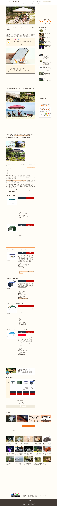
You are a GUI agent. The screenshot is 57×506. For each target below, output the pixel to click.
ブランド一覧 (35, 495)
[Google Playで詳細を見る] (17, 496)
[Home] (12, 1)
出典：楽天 (7, 25)
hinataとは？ (24, 495)
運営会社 (36, 496)
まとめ (8, 71)
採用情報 (33, 496)
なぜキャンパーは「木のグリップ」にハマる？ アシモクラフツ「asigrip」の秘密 (47, 34)
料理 (32, 3)
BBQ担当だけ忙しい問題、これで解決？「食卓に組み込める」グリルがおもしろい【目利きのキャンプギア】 (47, 38)
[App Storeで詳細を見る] (13, 496)
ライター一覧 (39, 495)
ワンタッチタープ (21, 400)
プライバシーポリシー (28, 496)
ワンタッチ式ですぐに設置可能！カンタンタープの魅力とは (16, 68)
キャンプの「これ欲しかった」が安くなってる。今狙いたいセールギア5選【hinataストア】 (47, 42)
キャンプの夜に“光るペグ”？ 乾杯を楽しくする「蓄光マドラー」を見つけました (47, 46)
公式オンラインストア (32, 1)
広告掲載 (28, 495)
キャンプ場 (28, 3)
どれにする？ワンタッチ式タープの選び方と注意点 (15, 69)
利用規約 (24, 496)
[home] (28, 500)
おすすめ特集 (17, 3)
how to (36, 3)
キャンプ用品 (23, 3)
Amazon (9, 205)
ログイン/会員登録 (39, 1)
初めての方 (39, 3)
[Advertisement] (13, 81)
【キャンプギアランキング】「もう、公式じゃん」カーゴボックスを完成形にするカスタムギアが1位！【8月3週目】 (47, 30)
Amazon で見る (22, 225)
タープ (18, 400)
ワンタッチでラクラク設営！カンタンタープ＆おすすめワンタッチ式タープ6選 (18, 70)
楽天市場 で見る (30, 225)
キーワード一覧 (44, 495)
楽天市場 (9, 313)
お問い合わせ (31, 495)
